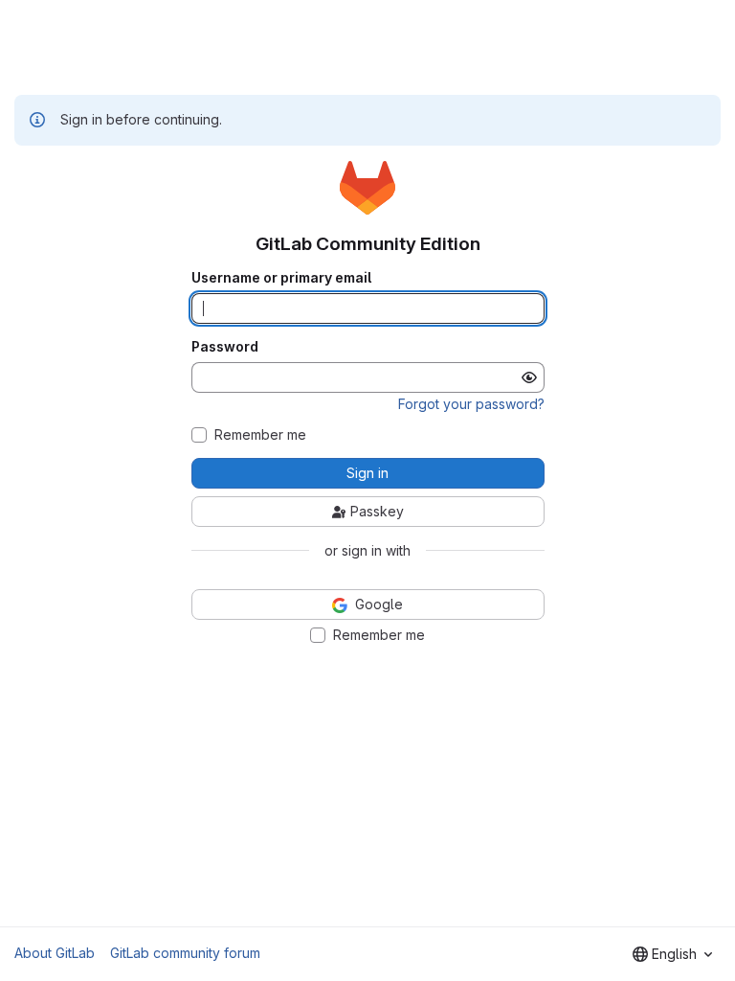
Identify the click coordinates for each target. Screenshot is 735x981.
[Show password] (529, 377)
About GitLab (54, 953)
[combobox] (672, 954)
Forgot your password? (471, 404)
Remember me (260, 435)
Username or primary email (281, 277)
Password (224, 346)
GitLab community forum (185, 953)
